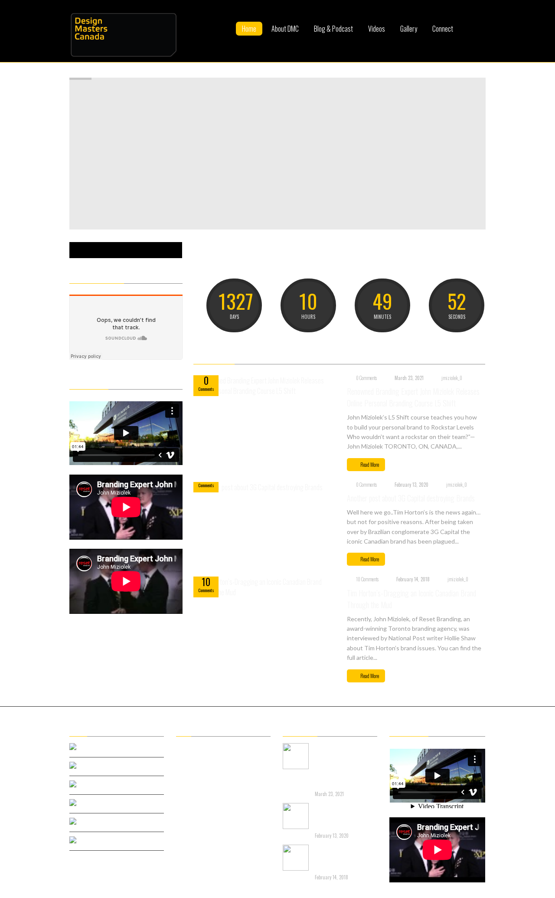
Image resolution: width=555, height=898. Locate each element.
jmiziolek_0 (451, 377)
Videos (376, 28)
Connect (442, 28)
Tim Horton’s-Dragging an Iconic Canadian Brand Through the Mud (339, 858)
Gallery (408, 28)
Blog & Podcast (333, 28)
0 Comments (366, 377)
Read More (369, 464)
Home (249, 28)
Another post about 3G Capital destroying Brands (411, 498)
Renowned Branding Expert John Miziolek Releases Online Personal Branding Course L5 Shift (413, 397)
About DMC (285, 28)
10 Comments (367, 579)
